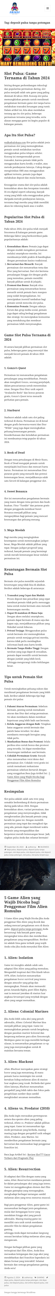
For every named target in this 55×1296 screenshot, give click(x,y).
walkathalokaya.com (15, 142)
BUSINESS (44, 847)
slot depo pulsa (19, 852)
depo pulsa (11, 849)
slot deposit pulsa (33, 852)
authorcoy (32, 847)
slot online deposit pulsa (34, 1282)
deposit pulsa (22, 849)
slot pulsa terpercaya (40, 855)
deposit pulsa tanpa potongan (26, 1280)
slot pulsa (27, 855)
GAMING (40, 1277)
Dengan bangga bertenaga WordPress (19, 1292)
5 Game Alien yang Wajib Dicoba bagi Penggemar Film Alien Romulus (28, 777)
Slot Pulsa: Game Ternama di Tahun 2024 (27, 75)
